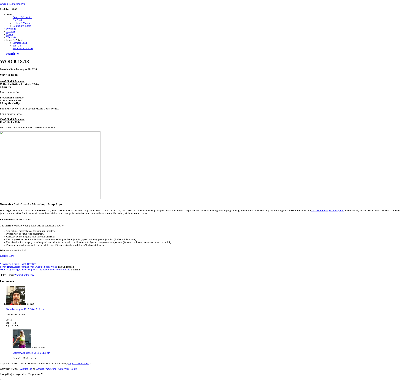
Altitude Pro (26, 368)
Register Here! (7, 255)
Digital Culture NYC (78, 363)
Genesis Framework (46, 368)
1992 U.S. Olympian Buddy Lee (327, 210)
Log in (74, 368)
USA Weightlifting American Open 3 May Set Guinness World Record (35, 269)
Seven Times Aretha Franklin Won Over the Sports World (28, 266)
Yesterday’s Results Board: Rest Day (18, 264)
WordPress (63, 368)
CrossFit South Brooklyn (12, 4)
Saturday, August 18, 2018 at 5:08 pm (31, 352)
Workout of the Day (24, 275)
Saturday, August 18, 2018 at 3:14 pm (25, 309)
